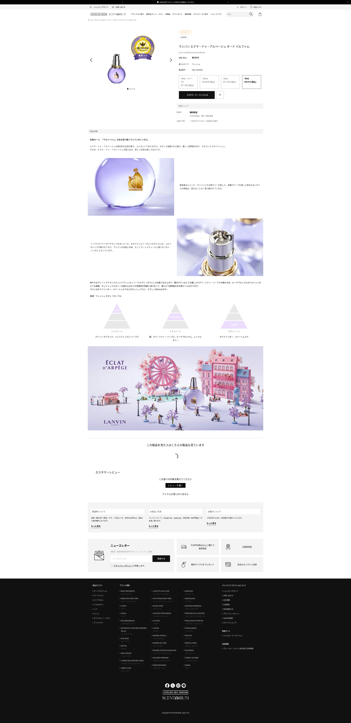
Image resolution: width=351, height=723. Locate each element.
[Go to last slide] (91, 60)
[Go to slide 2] (130, 89)
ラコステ (156, 624)
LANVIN (184, 37)
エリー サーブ (125, 641)
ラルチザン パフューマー (161, 616)
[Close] (347, 2)
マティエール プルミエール (161, 661)
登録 (161, 558)
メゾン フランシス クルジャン (162, 653)
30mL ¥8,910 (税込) (250, 80)
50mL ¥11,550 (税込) (229, 80)
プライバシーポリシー (123, 565)
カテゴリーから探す (200, 14)
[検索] (251, 14)
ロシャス (188, 638)
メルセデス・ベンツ (159, 668)
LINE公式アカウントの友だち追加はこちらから (177, 2)
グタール (124, 649)
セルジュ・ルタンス (191, 646)
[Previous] (123, 2)
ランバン (156, 631)
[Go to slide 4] (134, 89)
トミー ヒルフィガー (191, 661)
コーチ (123, 616)
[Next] (228, 2)
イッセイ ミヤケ (126, 656)
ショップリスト (216, 14)
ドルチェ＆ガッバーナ (128, 624)
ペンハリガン (189, 631)
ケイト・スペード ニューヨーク (163, 601)
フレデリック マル (126, 634)
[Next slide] (171, 60)
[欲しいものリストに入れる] (220, 95)
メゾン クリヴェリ (158, 638)
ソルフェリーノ (190, 653)
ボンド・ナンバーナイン (128, 601)
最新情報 (188, 14)
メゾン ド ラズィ (158, 646)
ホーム (90, 20)
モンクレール (189, 594)
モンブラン (188, 601)
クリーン (124, 609)
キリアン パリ (157, 609)
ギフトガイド (177, 14)
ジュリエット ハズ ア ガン (161, 594)
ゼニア (187, 668)
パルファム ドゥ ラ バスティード (195, 616)
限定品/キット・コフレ (154, 14)
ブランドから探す (137, 14)
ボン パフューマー (126, 594)
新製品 (167, 14)
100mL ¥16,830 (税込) (208, 80)
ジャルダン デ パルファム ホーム (131, 664)
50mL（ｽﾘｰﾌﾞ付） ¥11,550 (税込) (187, 82)
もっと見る (96, 526)
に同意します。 (129, 565)
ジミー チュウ (125, 671)
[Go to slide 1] (127, 89)
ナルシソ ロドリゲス (191, 609)
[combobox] (240, 14)
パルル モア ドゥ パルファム (194, 624)
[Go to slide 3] (132, 89)
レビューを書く (175, 485)
